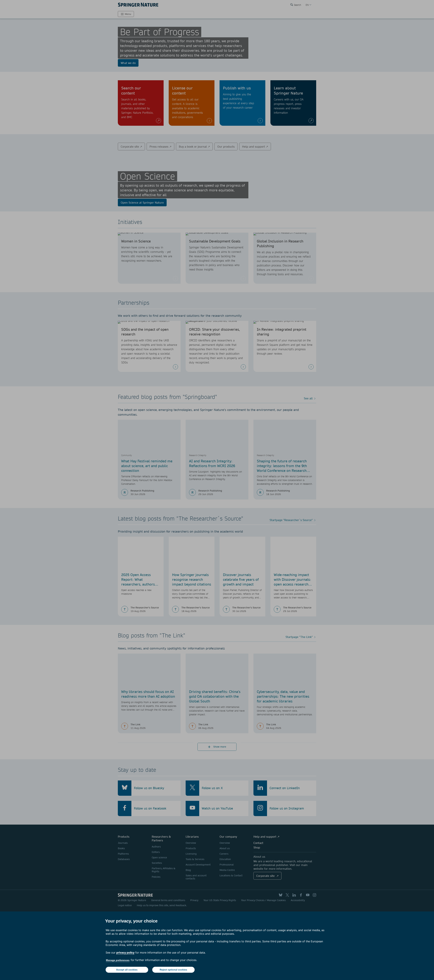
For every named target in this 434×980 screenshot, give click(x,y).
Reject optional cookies (173, 969)
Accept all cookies (126, 969)
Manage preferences (118, 960)
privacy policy (125, 952)
